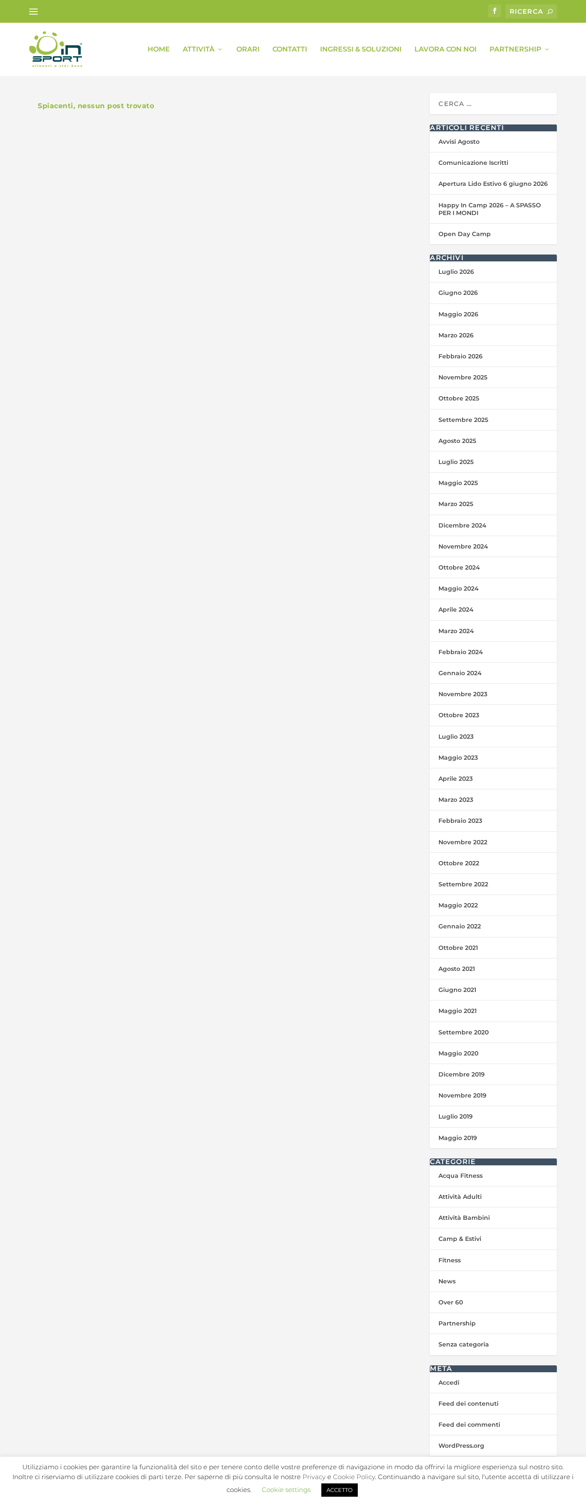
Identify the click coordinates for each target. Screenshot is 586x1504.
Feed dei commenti (469, 1424)
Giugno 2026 (458, 293)
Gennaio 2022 (459, 926)
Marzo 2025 (455, 504)
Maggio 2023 (458, 757)
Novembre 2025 (462, 377)
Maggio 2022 (458, 905)
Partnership (515, 49)
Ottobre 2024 (459, 567)
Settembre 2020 (463, 1032)
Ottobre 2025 (458, 398)
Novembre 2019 (462, 1095)
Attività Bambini (464, 1218)
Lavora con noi (445, 49)
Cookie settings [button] (286, 1490)
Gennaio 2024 (460, 673)
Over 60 (450, 1302)
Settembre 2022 (463, 884)
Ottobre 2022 (458, 863)
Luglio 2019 (455, 1116)
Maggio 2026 (458, 314)
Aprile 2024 (456, 609)
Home (159, 49)
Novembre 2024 (463, 546)
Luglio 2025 (456, 462)
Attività (198, 49)
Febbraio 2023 (460, 821)
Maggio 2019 (457, 1138)
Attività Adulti (460, 1197)
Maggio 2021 (457, 1011)
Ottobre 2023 (458, 715)
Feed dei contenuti (468, 1403)
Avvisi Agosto (459, 142)
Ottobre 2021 (458, 948)
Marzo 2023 (455, 800)
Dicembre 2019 (461, 1074)
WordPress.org (461, 1445)
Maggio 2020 (458, 1053)
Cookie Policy (354, 1477)
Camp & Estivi (459, 1239)
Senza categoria (463, 1344)
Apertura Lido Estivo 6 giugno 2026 (493, 184)
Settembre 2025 (463, 420)
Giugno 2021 (457, 990)
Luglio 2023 (456, 736)
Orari (248, 49)
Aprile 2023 (455, 778)
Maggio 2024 (458, 588)
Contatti (289, 49)
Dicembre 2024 (462, 525)
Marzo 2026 (456, 335)
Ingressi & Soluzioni (361, 49)
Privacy (314, 1477)
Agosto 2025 (457, 441)
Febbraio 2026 (460, 356)
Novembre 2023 (462, 694)
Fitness (449, 1260)
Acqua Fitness (460, 1176)
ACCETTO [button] (339, 1489)
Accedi (448, 1382)
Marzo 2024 (456, 631)
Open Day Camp (464, 234)
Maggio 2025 (458, 483)
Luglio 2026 (456, 272)
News (447, 1281)
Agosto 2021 (456, 969)
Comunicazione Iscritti (473, 163)
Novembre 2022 (462, 842)
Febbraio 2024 (460, 652)
